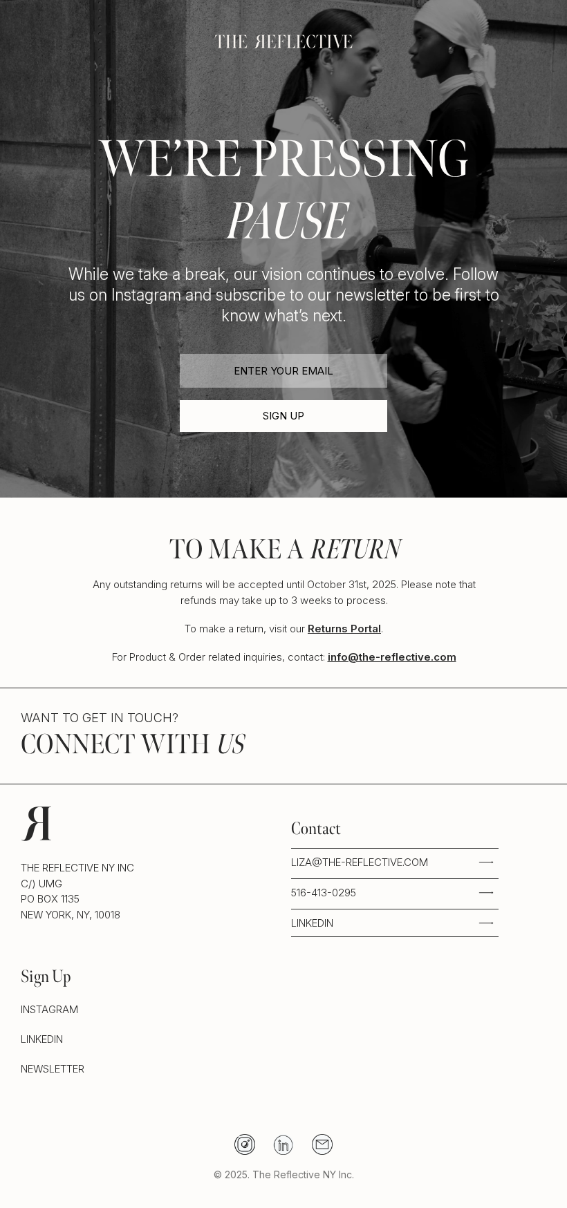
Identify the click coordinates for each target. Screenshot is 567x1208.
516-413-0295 (323, 891)
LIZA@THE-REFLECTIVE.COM (359, 862)
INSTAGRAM (49, 1009)
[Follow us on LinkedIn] (283, 1144)
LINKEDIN (312, 922)
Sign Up (283, 415)
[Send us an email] (322, 1144)
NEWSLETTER (52, 1068)
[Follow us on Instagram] (244, 1144)
